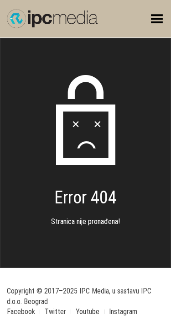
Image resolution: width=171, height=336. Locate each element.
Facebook (21, 311)
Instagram (123, 311)
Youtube (87, 311)
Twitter (55, 311)
